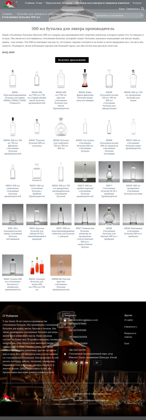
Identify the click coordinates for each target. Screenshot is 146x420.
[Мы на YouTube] (86, 363)
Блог (122, 8)
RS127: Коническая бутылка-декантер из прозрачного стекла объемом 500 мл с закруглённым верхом (85, 237)
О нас (39, 2)
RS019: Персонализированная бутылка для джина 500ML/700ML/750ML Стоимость (15, 97)
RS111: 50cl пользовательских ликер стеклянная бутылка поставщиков (13, 233)
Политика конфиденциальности (90, 400)
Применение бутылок (59, 2)
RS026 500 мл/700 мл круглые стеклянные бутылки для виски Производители (61, 100)
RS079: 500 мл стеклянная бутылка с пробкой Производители (37, 191)
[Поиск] (142, 9)
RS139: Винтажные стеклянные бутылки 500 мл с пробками (133, 232)
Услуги (137, 2)
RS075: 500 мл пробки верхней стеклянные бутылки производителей (85, 191)
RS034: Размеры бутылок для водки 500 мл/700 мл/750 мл (37, 284)
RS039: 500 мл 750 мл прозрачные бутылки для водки (133, 96)
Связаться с (133, 8)
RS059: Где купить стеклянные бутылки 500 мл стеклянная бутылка (85, 145)
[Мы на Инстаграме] (71, 363)
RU (97, 362)
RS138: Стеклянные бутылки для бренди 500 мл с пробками (109, 233)
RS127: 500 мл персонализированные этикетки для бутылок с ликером (63, 232)
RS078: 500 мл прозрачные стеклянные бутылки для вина (133, 189)
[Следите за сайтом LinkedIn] (81, 363)
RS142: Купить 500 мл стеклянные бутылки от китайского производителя (13, 284)
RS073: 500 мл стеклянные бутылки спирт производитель (133, 144)
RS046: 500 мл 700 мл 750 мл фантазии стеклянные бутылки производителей (13, 147)
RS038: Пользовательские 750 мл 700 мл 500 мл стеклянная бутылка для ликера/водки (109, 100)
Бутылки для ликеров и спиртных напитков (102, 2)
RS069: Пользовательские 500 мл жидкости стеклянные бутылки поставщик (109, 147)
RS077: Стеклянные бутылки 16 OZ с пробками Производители (109, 191)
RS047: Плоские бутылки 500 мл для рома (37, 143)
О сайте (128, 319)
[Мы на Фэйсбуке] (66, 363)
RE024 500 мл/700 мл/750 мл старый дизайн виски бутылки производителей (37, 97)
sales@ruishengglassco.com (83, 319)
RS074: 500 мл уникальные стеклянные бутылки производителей (12, 191)
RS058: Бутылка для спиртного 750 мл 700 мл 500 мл (61, 144)
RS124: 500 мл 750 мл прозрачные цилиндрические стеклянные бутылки (61, 191)
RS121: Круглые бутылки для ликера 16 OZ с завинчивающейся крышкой (37, 233)
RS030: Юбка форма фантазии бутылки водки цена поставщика (85, 96)
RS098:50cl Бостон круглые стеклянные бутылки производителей (61, 284)
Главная (30, 2)
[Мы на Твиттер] (76, 363)
